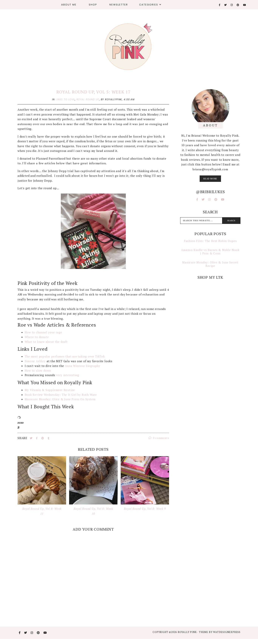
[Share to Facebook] (37, 438)
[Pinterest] (238, 5)
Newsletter (118, 4)
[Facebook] (220, 5)
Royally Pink (187, 632)
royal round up (87, 99)
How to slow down (38, 370)
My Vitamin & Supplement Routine (50, 390)
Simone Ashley (35, 361)
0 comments (160, 438)
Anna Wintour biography (82, 366)
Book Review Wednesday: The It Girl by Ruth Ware (61, 394)
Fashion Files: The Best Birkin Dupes (210, 241)
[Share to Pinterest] (43, 438)
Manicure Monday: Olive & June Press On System (60, 399)
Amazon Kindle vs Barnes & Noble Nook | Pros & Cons (210, 251)
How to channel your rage (43, 332)
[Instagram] (232, 5)
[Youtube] (244, 5)
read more (210, 178)
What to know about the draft (46, 342)
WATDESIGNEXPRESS (226, 632)
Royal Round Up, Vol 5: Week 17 (93, 92)
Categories (148, 4)
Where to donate (37, 337)
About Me (68, 4)
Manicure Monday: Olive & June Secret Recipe (210, 264)
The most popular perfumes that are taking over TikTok (65, 356)
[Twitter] (225, 5)
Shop (93, 4)
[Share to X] (31, 438)
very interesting (67, 375)
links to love (65, 99)
